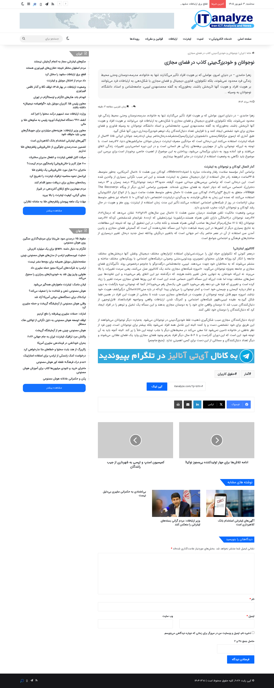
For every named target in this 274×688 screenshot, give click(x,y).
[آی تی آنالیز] (222, 20)
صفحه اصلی (245, 39)
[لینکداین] (197, 404)
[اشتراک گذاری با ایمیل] (188, 404)
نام (252, 599)
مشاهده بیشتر (54, 211)
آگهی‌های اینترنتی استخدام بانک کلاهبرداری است (236, 523)
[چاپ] (178, 404)
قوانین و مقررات (154, 39)
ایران (242, 53)
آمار (246, 373)
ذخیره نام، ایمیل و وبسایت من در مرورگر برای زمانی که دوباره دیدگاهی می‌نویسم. (207, 633)
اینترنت (187, 39)
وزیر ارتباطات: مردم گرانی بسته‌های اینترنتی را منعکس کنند (180, 523)
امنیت (200, 39)
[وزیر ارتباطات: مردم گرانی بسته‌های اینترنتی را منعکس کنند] (176, 503)
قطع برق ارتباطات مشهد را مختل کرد (187, 4)
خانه (249, 53)
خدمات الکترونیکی (221, 39)
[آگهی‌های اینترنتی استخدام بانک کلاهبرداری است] (230, 503)
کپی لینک (157, 386)
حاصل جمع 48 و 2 (244, 641)
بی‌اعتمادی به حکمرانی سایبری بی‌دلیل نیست (124, 493)
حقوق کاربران (226, 373)
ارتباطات (172, 39)
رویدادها (134, 39)
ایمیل (250, 616)
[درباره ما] (35, 4)
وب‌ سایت (167, 616)
